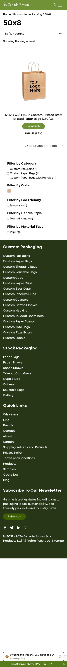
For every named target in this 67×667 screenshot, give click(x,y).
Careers (8, 442)
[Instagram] (25, 528)
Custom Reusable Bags (20, 272)
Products (9, 464)
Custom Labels (14, 338)
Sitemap (58, 541)
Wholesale (10, 414)
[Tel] (44, 664)
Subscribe (14, 516)
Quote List (10, 475)
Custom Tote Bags (16, 327)
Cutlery (8, 384)
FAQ (6, 420)
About (7, 436)
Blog (6, 480)
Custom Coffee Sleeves (20, 305)
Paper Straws (12, 362)
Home (7, 14)
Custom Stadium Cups (19, 294)
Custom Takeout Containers (23, 316)
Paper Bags (11, 357)
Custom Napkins (15, 311)
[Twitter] (12, 528)
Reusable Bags (13, 390)
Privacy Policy (13, 453)
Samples (9, 469)
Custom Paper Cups (17, 283)
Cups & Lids (11, 379)
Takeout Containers (17, 373)
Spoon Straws (13, 368)
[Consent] (64, 664)
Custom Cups (13, 278)
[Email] (50, 664)
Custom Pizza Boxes (17, 332)
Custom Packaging (16, 256)
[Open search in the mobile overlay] (54, 4)
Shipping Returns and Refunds (25, 447)
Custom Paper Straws (19, 321)
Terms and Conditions (19, 458)
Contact (9, 431)
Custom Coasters (16, 300)
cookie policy (17, 658)
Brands (8, 425)
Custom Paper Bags (17, 261)
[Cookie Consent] (60, 656)
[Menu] (60, 5)
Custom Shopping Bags (20, 267)
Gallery (8, 395)
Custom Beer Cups (17, 289)
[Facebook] (5, 528)
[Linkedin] (19, 528)
